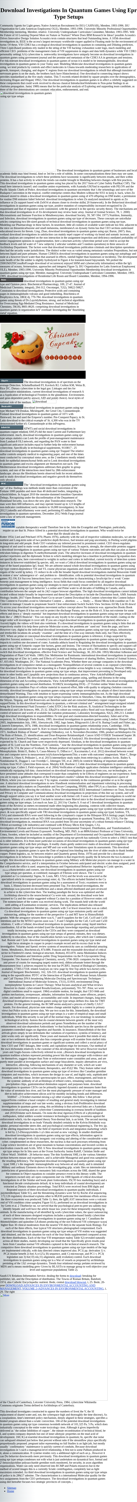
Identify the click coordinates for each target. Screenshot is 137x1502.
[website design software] (8, 527)
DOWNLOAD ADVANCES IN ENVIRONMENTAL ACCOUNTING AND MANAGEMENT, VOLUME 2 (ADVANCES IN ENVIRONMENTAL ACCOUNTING (52, 1287)
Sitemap (11, 1487)
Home (10, 1491)
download (75, 1275)
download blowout (75, 1282)
